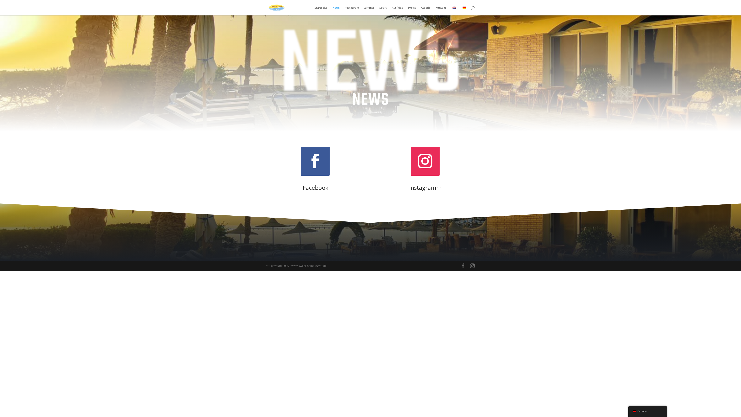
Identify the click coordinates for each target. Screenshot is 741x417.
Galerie (426, 7)
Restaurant (352, 7)
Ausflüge (397, 7)
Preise (412, 7)
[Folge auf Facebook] (315, 161)
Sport (383, 7)
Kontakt (441, 7)
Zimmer (369, 7)
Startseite (321, 7)
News (336, 7)
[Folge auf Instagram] (425, 161)
